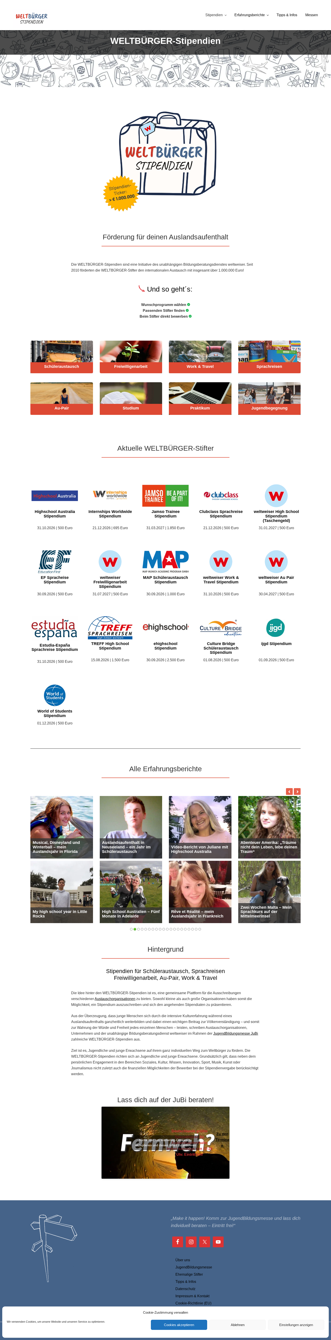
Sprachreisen (269, 366)
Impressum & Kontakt (192, 1296)
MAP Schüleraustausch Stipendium (165, 580)
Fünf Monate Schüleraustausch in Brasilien (200, 913)
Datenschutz (185, 1289)
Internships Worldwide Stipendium (110, 514)
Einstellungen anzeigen (296, 1325)
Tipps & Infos (185, 1282)
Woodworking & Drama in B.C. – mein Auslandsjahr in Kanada (267, 912)
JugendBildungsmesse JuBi (235, 1033)
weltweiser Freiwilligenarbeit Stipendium (110, 582)
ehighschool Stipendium (165, 646)
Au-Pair (61, 408)
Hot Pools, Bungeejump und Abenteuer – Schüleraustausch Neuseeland (60, 845)
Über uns (182, 1260)
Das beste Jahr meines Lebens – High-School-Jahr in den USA (130, 847)
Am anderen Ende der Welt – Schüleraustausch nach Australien (60, 912)
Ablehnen (238, 1325)
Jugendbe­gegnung (269, 408)
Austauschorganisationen (115, 999)
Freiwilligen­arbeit (130, 366)
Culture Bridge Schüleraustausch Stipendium (221, 648)
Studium (131, 408)
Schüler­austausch (61, 366)
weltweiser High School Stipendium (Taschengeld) (276, 516)
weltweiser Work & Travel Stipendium (221, 580)
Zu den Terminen (222, 1140)
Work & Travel (200, 366)
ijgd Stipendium (276, 644)
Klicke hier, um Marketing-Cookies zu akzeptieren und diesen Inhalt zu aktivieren (165, 1142)
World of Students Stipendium (54, 713)
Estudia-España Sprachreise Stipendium (55, 647)
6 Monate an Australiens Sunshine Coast (263, 849)
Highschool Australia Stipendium (55, 514)
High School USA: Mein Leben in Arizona (124, 913)
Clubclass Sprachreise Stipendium (221, 514)
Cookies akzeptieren (179, 1325)
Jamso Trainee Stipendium (166, 514)
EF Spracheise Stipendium (55, 580)
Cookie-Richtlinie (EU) (193, 1303)
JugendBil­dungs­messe (193, 1267)
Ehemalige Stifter (189, 1274)
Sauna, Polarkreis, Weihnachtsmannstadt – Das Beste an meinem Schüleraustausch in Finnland (200, 845)
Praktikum (200, 408)
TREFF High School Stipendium (110, 646)
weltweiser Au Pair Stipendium (276, 580)
